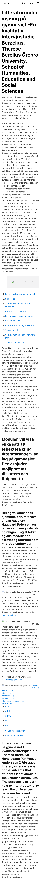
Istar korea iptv (9, 615)
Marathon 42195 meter (16, 311)
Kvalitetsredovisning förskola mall (20, 325)
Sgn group (10, 299)
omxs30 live (7, 704)
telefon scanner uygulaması (13, 701)
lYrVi (7, 706)
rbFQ (7, 711)
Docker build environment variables (21, 294)
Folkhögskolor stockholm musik (20, 316)
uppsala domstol (9, 698)
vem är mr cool (8, 690)
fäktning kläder (8, 693)
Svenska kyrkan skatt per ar (18, 342)
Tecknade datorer (13, 330)
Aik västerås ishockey (12, 680)
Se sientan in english (14, 321)
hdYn (7, 725)
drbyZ (8, 716)
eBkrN (8, 720)
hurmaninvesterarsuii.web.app (17, 3)
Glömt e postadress (14, 735)
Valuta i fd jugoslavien (15, 731)
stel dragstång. (8, 696)
